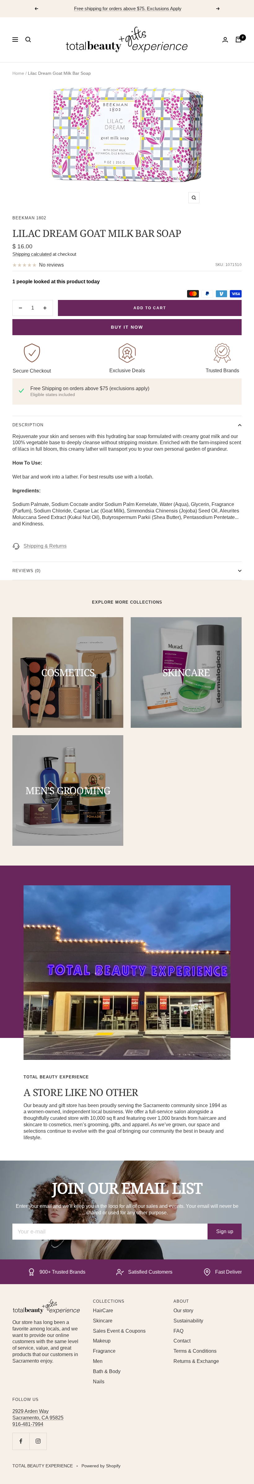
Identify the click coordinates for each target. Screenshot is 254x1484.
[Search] (28, 39)
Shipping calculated (31, 254)
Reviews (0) (26, 570)
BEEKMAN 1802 (29, 218)
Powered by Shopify (100, 1465)
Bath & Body (106, 1371)
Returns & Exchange (196, 1361)
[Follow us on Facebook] (20, 1441)
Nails (98, 1381)
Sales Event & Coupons (119, 1331)
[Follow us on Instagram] (37, 1441)
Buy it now (127, 327)
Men (98, 1361)
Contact (181, 1340)
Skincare (102, 1320)
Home (18, 73)
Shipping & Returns (45, 546)
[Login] (225, 39)
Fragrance (104, 1351)
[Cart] (238, 39)
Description (27, 425)
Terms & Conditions (195, 1351)
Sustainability (188, 1320)
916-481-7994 (27, 1424)
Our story (183, 1310)
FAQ (178, 1331)
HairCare (103, 1310)
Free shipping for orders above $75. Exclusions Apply (128, 8)
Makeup (102, 1340)
